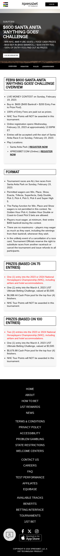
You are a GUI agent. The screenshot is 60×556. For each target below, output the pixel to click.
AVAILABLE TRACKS (30, 497)
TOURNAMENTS (30, 515)
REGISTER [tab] (25, 66)
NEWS (30, 412)
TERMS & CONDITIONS (30, 421)
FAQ (30, 471)
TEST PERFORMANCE (30, 477)
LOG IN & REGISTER (11, 55)
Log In (51, 4)
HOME (30, 388)
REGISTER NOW (39, 147)
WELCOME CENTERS (30, 450)
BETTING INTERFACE (30, 509)
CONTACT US (30, 459)
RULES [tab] (36, 66)
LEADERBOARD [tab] (48, 66)
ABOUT (30, 394)
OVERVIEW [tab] (12, 66)
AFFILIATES (30, 483)
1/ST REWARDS (30, 406)
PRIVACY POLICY (30, 427)
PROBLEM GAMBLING (30, 439)
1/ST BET (30, 521)
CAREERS (30, 465)
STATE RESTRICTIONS (30, 445)
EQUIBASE (30, 489)
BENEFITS (30, 503)
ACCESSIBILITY (30, 433)
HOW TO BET (30, 400)
